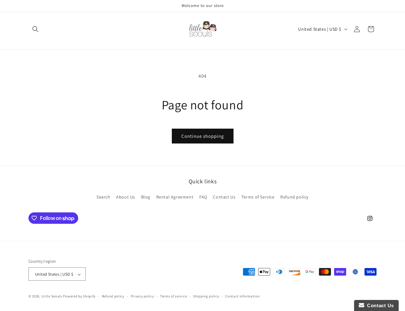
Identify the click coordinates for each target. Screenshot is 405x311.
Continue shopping (202, 136)
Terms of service (173, 296)
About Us (125, 196)
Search (103, 196)
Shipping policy (206, 296)
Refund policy (294, 196)
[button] (35, 29)
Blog (145, 196)
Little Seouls (51, 296)
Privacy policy (142, 296)
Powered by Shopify (79, 296)
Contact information (242, 296)
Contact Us (224, 196)
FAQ (203, 196)
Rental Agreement (175, 196)
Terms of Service (258, 196)
